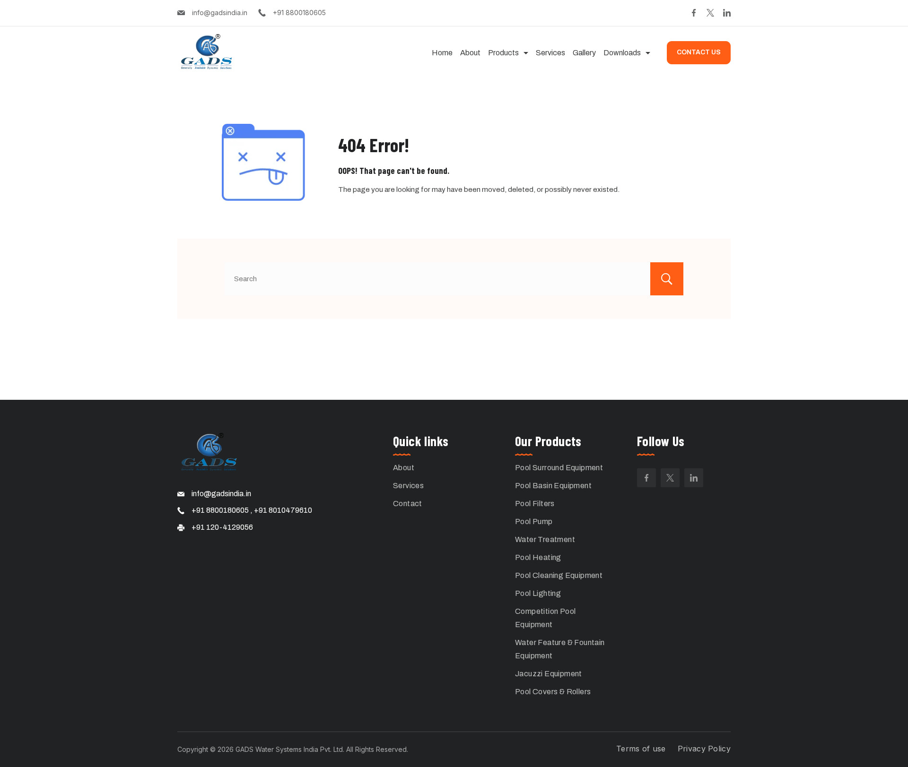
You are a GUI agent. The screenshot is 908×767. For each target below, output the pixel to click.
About (470, 53)
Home (442, 53)
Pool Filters (535, 504)
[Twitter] (710, 13)
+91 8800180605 (299, 13)
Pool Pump (534, 521)
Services (550, 53)
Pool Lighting (538, 593)
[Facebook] (694, 13)
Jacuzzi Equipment (548, 674)
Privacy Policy (704, 748)
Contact (407, 504)
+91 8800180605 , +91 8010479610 (252, 510)
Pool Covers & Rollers (553, 692)
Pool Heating (538, 557)
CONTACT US (699, 52)
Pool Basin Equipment (553, 486)
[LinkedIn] (727, 13)
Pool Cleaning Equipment (558, 575)
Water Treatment (545, 539)
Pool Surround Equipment (559, 468)
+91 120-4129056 (222, 527)
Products (503, 53)
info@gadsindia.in (219, 13)
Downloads (622, 53)
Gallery (584, 53)
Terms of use (641, 748)
